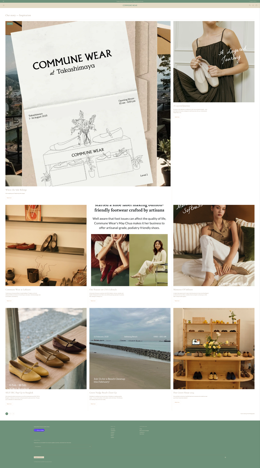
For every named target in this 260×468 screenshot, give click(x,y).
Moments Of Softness (183, 289)
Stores (112, 435)
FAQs (141, 429)
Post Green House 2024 (183, 392)
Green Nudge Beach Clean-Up (103, 392)
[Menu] (4, 5)
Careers (112, 434)
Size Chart (142, 434)
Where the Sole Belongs (16, 189)
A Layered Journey (181, 105)
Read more (9, 197)
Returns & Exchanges (144, 430)
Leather (112, 437)
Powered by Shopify (48, 461)
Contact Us (142, 432)
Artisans (112, 432)
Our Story (113, 429)
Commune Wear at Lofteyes (17, 289)
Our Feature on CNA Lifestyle (103, 289)
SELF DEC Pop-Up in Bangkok (19, 392)
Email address (37, 444)
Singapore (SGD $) (253, 1)
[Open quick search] (250, 5)
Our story (10, 15)
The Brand (113, 430)
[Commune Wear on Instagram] (3, 1)
